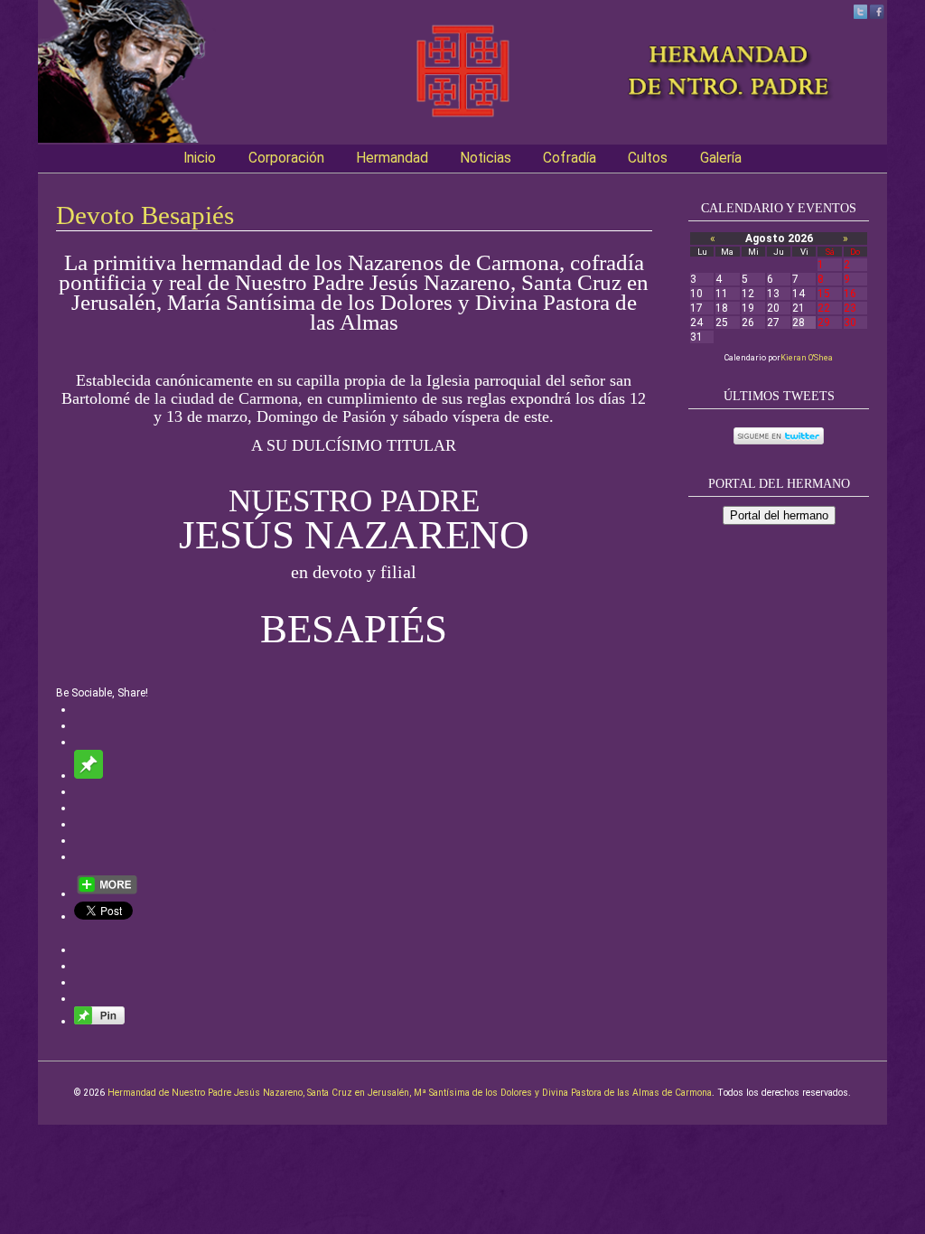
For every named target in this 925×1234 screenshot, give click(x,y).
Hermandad (392, 158)
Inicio (199, 158)
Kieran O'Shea (806, 357)
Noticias (485, 158)
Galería (721, 158)
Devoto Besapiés (145, 215)
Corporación (286, 158)
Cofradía (569, 158)
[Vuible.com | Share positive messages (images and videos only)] (88, 775)
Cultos (648, 158)
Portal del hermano (779, 515)
